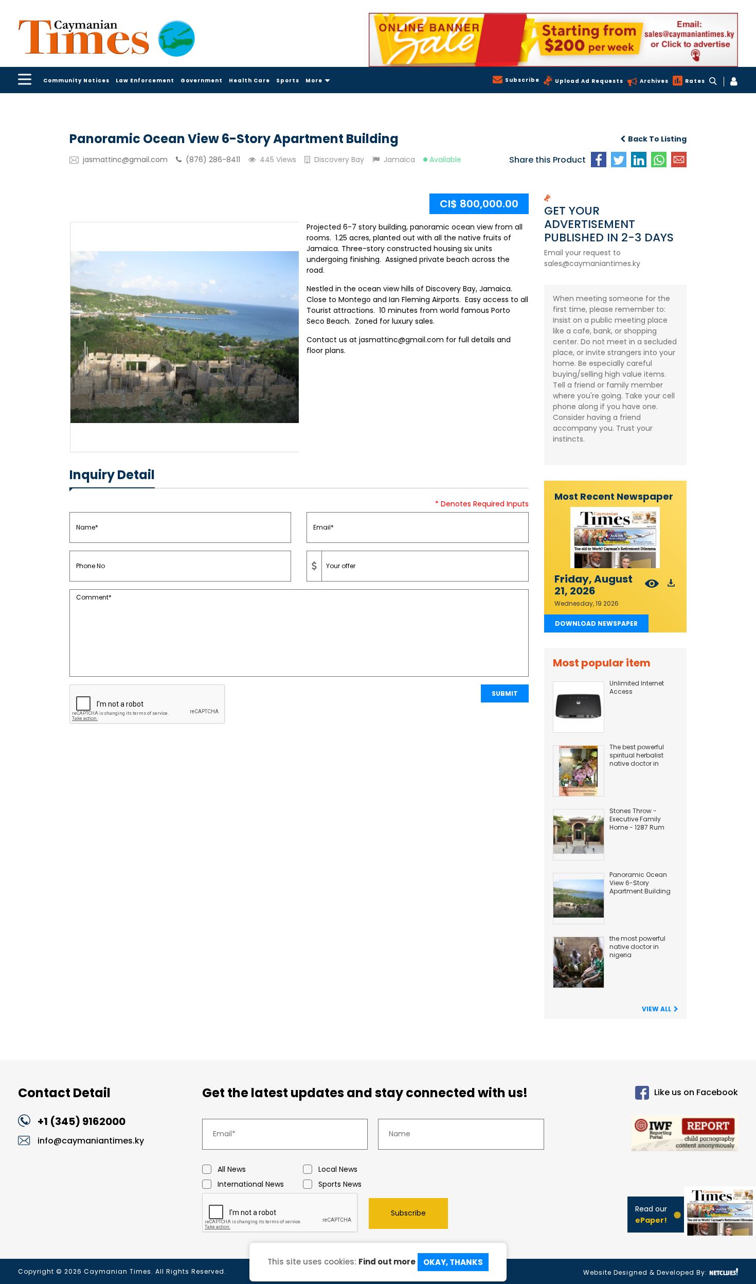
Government (202, 80)
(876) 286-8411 (213, 159)
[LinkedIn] (638, 159)
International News (251, 1184)
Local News (337, 1169)
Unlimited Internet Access (636, 687)
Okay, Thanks (453, 1262)
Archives (654, 81)
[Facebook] (598, 159)
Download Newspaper (596, 623)
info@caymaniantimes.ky (91, 1141)
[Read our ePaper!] (720, 1227)
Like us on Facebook (696, 1092)
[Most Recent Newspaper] (615, 537)
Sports (287, 80)
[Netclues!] (723, 1272)
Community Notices (76, 80)
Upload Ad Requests (589, 81)
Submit (505, 693)
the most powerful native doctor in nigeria (637, 946)
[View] (652, 584)
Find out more (387, 1261)
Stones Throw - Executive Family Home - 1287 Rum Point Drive (636, 823)
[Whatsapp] (659, 159)
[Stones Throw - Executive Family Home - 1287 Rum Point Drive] (578, 835)
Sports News (340, 1184)
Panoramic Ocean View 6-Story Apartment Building (640, 882)
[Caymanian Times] (106, 38)
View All (656, 1009)
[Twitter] (618, 159)
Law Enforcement (145, 80)
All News (232, 1169)
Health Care (249, 80)
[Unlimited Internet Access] (578, 707)
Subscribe (522, 80)
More (313, 80)
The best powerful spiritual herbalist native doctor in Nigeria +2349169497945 (636, 763)
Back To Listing (657, 139)
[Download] (671, 584)
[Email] (679, 159)
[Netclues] (553, 40)
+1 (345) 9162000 (81, 1121)
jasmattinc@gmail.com (125, 159)
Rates (695, 81)
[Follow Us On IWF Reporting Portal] (654, 1135)
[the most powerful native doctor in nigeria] (578, 962)
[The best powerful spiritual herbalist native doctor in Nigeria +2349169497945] (578, 771)
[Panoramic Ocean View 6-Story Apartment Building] (578, 898)
